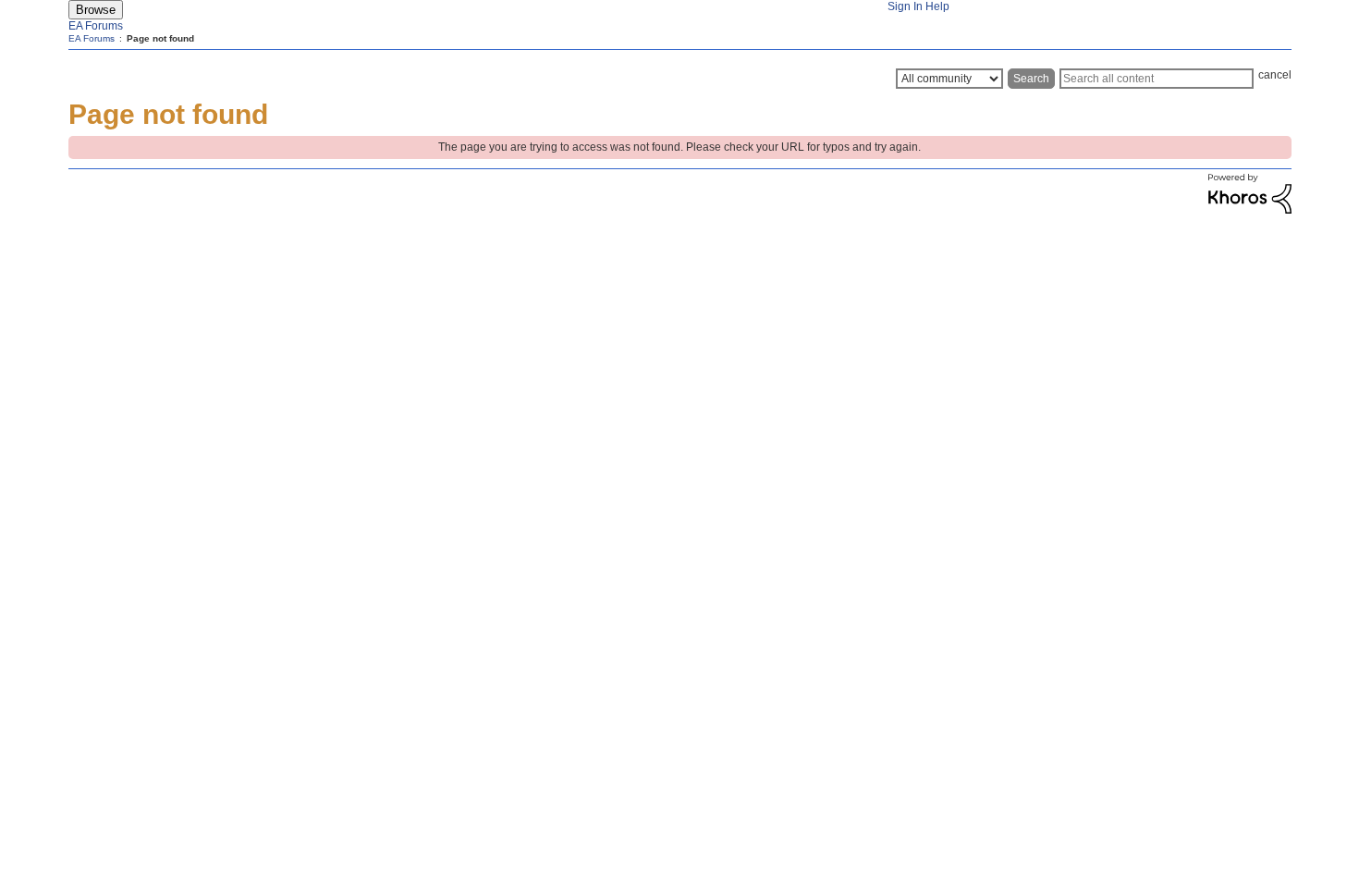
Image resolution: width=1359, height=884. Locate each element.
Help (937, 6)
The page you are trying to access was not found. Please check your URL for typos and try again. (679, 147)
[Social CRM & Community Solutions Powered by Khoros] (1250, 209)
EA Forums (95, 25)
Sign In (905, 6)
